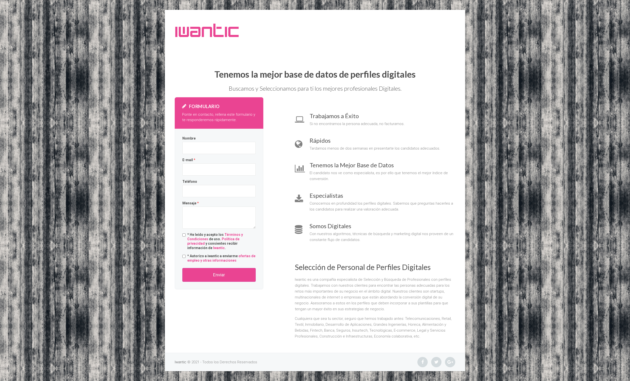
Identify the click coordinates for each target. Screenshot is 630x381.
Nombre (189, 138)
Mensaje (190, 203)
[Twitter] (436, 362)
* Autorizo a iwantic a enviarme (221, 258)
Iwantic (219, 248)
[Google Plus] (450, 362)
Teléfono (189, 181)
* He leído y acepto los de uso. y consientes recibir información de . (215, 241)
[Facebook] (422, 362)
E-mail (188, 160)
